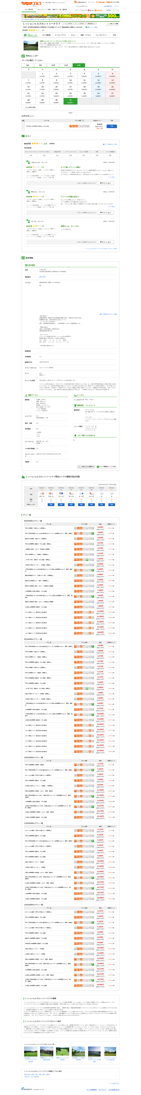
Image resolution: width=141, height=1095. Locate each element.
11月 (66, 65)
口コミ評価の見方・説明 (110, 144)
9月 (40, 65)
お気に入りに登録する (88, 466)
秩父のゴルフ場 (56, 19)
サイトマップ (102, 1089)
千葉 (40, 1074)
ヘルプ (92, 2)
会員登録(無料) (108, 6)
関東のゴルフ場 (34, 19)
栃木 (29, 1074)
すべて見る (111, 177)
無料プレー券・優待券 (59, 9)
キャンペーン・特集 (44, 9)
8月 (27, 65)
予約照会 (108, 10)
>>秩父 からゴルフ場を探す (31, 1076)
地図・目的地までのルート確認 (108, 314)
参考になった (105, 183)
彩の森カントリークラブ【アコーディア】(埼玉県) (94, 1059)
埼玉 (36, 1074)
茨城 (25, 1074)
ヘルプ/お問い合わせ (114, 1089)
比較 (23, 120)
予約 (112, 126)
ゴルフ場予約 (28, 9)
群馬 (32, 1074)
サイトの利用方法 (92, 1089)
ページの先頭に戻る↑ (114, 1083)
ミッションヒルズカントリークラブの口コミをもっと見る (101, 248)
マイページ (116, 10)
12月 (79, 65)
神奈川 (48, 1074)
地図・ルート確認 (92, 27)
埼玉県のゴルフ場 (45, 19)
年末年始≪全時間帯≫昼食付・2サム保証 (37, 126)
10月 (53, 65)
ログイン (116, 6)
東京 (44, 1074)
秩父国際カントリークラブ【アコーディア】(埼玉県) (31, 1059)
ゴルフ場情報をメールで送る (108, 466)
